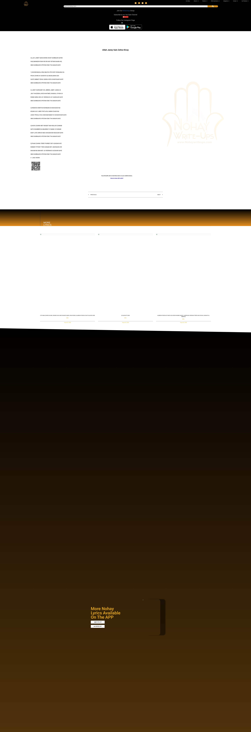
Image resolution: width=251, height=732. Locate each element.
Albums (195, 1)
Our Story (188, 1)
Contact (234, 1)
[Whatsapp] (139, 3)
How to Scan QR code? (116, 178)
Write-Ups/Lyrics (214, 1)
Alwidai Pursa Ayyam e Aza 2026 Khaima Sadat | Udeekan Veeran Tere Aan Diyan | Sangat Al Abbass (183, 316)
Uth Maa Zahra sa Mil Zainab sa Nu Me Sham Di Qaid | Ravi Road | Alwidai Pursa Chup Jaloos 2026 (67, 315)
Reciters (204, 1)
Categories (225, 1)
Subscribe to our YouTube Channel (125, 15)
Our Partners (244, 1)
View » (67, 317)
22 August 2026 (125, 315)
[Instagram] (146, 3)
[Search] (213, 6)
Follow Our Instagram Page (125, 20)
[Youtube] (143, 3)
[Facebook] (136, 3)
